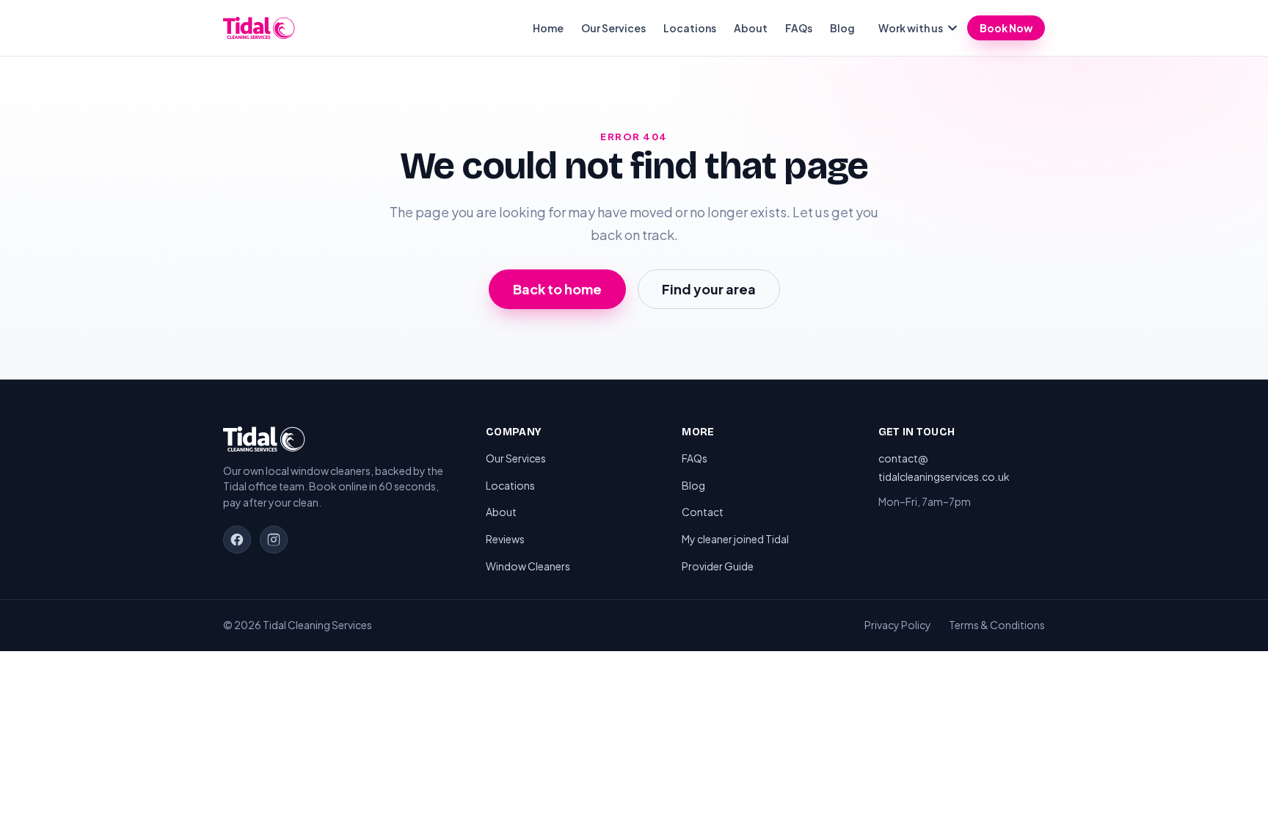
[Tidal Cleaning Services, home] (259, 28)
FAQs (798, 28)
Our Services (613, 28)
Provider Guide (718, 566)
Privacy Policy (897, 624)
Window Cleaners (528, 566)
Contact (703, 511)
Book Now (1006, 28)
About (751, 28)
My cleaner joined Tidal (735, 538)
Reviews (505, 538)
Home (548, 28)
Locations (689, 28)
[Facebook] (237, 540)
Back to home (557, 288)
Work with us (910, 28)
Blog (842, 28)
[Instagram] (274, 540)
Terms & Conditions (997, 624)
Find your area (709, 288)
